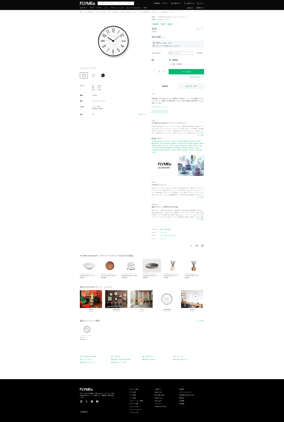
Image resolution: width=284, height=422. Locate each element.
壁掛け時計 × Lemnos (148, 359)
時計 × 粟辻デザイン (148, 356)
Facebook (97, 401)
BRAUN (191, 148)
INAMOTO (183, 145)
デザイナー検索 (134, 403)
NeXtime (191, 150)
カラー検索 (133, 392)
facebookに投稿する (202, 245)
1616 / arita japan (165, 143)
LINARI (173, 150)
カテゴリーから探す (101, 12)
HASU (184, 143)
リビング (163, 238)
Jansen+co (192, 141)
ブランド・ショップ (117, 8)
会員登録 (157, 3)
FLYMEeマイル (158, 398)
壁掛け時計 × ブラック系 (118, 362)
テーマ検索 (133, 395)
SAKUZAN (199, 150)
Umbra (177, 145)
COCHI (197, 148)
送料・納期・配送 (159, 395)
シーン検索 (133, 398)
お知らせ (190, 8)
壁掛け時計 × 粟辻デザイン (181, 359)
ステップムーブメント (160, 111)
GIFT (145, 8)
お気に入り (190, 3)
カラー (92, 8)
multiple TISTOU (192, 145)
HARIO (179, 150)
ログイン (165, 3)
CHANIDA (185, 148)
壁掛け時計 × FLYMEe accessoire (121, 359)
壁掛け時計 (115, 12)
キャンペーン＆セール (133, 8)
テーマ (99, 8)
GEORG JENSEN (193, 143)
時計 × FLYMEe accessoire (88, 356)
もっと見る (200, 321)
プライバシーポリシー (185, 392)
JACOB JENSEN (157, 141)
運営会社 (181, 398)
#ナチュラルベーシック (159, 107)
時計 (109, 12)
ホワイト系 (171, 235)
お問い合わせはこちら (197, 77)
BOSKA (161, 150)
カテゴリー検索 (134, 389)
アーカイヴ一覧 (134, 412)
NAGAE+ (167, 150)
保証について (142, 114)
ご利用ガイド (199, 8)
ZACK (171, 145)
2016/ (179, 143)
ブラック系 (163, 235)
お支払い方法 (158, 392)
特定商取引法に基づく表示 (186, 395)
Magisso (174, 143)
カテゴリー (83, 8)
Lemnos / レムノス (164, 19)
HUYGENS (156, 148)
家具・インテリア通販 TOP (87, 12)
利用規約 (181, 389)
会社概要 (181, 400)
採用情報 (181, 403)
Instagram (81, 401)
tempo (200, 145)
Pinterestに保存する (197, 245)
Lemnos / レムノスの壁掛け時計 (160, 12)
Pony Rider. (166, 141)
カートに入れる (186, 71)
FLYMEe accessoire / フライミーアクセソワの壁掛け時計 (135, 12)
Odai (154, 152)
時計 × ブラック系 (85, 359)
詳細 (169, 43)
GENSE (155, 150)
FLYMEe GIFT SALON (160, 406)
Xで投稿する (191, 245)
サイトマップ (158, 403)
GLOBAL (185, 150)
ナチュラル (163, 232)
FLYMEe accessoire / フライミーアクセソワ (172, 17)
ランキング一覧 (134, 406)
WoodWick (177, 148)
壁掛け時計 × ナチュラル (87, 362)
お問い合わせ (158, 400)
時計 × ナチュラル (178, 356)
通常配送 (175, 60)
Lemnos (173, 141)
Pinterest (92, 401)
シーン (106, 8)
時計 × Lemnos (115, 356)
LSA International (183, 141)
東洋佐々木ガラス (163, 145)
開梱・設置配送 (177, 64)
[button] (81, 41)
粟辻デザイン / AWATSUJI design (165, 207)
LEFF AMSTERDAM (167, 148)
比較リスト (177, 3)
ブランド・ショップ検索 (136, 400)
